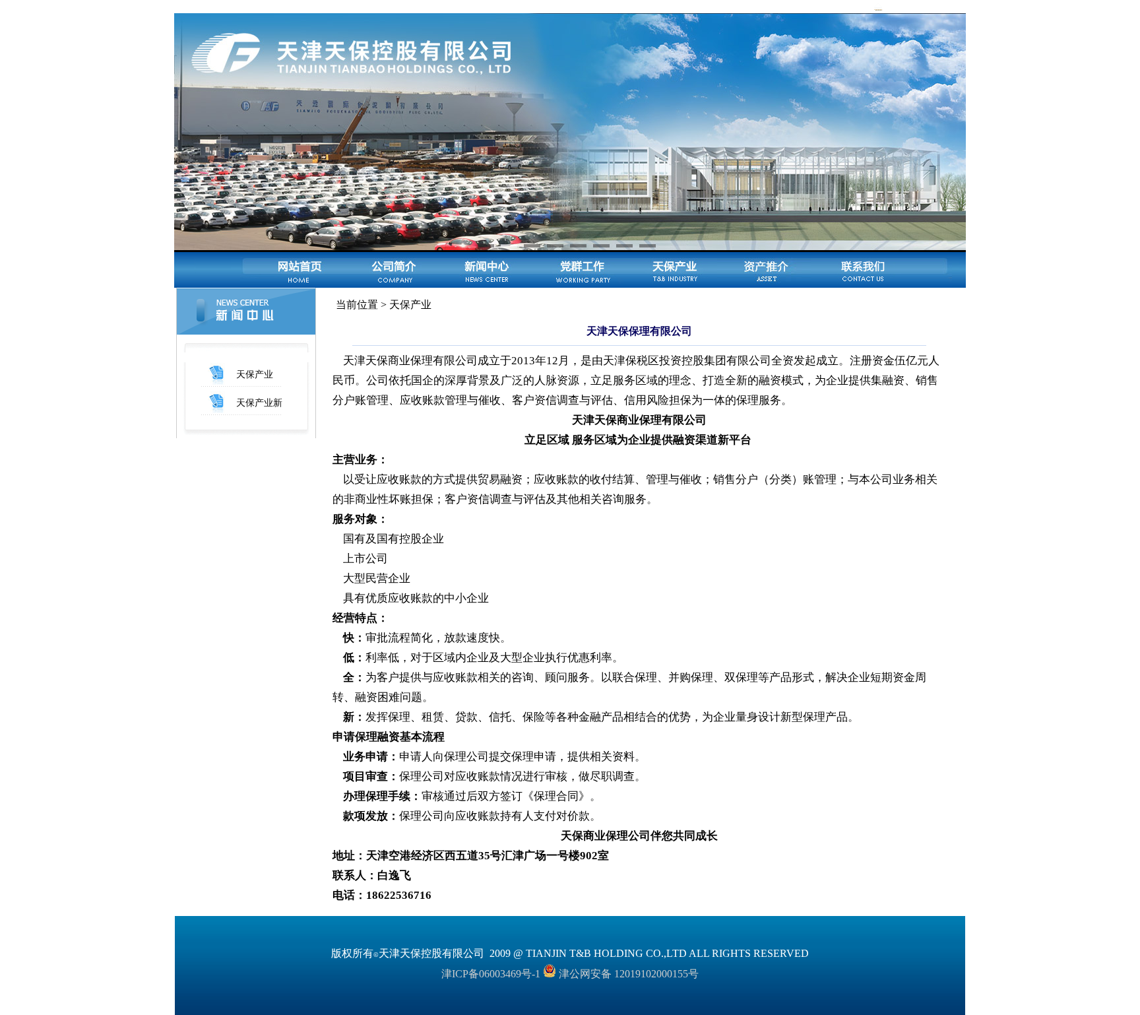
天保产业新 (259, 403)
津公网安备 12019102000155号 (627, 973)
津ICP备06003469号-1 (490, 973)
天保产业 (254, 374)
